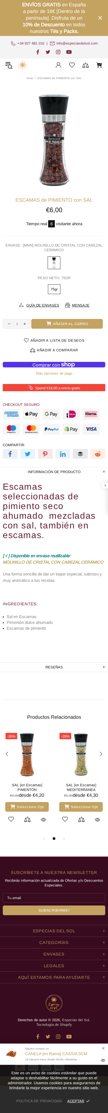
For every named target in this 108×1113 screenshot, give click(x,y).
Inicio (30, 78)
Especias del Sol (22, 65)
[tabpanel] (27, 782)
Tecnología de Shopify (54, 1025)
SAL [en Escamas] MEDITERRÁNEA (81, 787)
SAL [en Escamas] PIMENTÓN (27, 787)
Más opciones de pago (54, 373)
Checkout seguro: (21, 405)
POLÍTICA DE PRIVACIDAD (39, 1101)
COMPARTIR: (14, 445)
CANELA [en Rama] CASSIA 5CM (56, 1053)
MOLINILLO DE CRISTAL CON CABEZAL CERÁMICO (53, 562)
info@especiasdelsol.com (77, 43)
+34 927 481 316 (30, 43)
